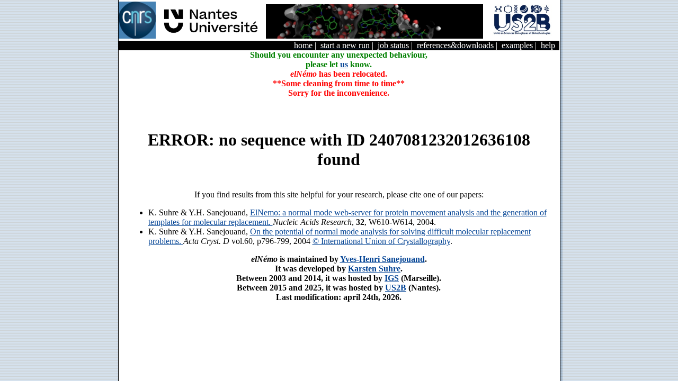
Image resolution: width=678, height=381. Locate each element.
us (344, 64)
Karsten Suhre (374, 268)
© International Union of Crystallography (381, 241)
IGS (392, 278)
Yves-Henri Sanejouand (382, 259)
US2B (395, 287)
